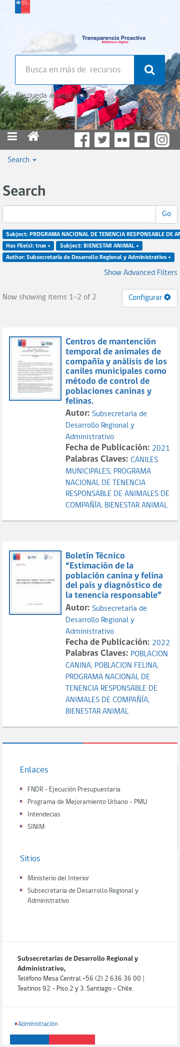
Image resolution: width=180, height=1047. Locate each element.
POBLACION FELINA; (126, 666)
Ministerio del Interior (59, 878)
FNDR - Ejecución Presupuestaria (74, 789)
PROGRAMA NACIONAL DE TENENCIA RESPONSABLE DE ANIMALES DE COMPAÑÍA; (112, 688)
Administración (38, 1024)
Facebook (82, 139)
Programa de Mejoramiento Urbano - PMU (87, 802)
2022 (161, 643)
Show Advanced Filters (141, 273)
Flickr (122, 139)
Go (166, 214)
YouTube (142, 139)
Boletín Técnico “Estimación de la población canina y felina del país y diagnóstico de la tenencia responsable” (114, 575)
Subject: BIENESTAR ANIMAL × (99, 246)
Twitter (102, 139)
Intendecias (44, 814)
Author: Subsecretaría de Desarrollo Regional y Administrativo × (88, 257)
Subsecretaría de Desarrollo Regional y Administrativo (106, 425)
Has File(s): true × (28, 246)
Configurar (146, 298)
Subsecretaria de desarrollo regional (22, 25)
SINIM (36, 827)
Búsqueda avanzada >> (52, 96)
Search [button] (20, 160)
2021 (161, 449)
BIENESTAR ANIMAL (136, 506)
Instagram (162, 139)
